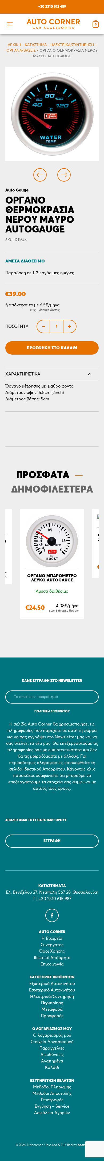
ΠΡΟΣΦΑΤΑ (42, 475)
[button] (9, 24)
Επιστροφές (52, 1100)
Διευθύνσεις (52, 1055)
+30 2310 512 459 (52, 7)
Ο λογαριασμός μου (52, 1035)
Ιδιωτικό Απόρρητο (52, 958)
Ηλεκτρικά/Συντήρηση (72, 45)
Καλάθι (52, 1067)
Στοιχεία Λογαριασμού (52, 1042)
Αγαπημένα (52, 1061)
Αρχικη (14, 45)
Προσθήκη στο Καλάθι (52, 348)
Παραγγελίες (52, 1048)
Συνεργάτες (52, 945)
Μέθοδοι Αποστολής (52, 1093)
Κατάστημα (36, 45)
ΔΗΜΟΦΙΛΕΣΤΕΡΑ (52, 490)
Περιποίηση (52, 1003)
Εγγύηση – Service (52, 1106)
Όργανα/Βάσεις (21, 50)
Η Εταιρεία (52, 938)
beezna (83, 1145)
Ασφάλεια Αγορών (52, 1113)
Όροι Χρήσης (52, 951)
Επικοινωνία (52, 964)
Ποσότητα (17, 326)
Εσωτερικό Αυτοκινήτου (52, 990)
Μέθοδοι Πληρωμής (52, 1087)
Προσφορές (52, 1016)
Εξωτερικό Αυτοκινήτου (52, 984)
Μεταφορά (52, 1009)
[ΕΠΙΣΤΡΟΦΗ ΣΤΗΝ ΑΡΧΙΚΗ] (53, 24)
